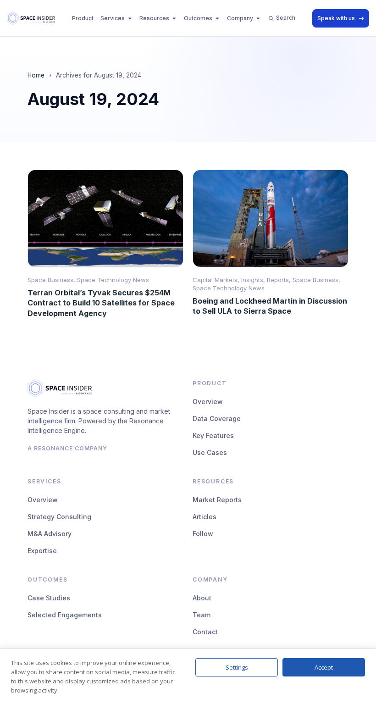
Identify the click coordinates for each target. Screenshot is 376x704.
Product (83, 18)
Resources (154, 18)
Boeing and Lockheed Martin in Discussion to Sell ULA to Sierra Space (270, 306)
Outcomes (198, 18)
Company (240, 18)
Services (112, 18)
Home (36, 75)
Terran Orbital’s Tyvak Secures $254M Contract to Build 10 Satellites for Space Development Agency (101, 303)
